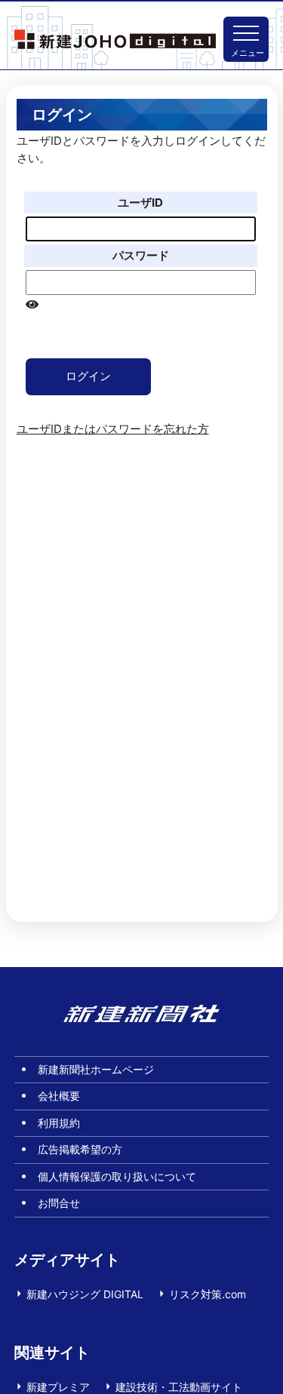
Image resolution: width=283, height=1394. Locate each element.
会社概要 (59, 1095)
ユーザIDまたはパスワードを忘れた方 (113, 429)
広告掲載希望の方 (80, 1149)
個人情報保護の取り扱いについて (117, 1176)
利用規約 (59, 1122)
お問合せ (59, 1202)
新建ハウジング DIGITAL (84, 1294)
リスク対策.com (207, 1294)
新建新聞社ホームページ (96, 1069)
